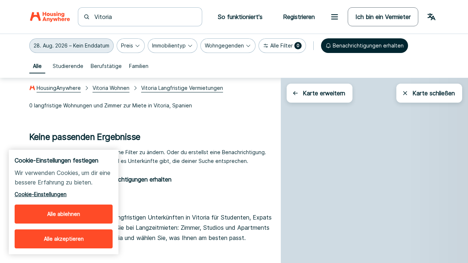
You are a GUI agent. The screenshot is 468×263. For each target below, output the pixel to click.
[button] (71, 45)
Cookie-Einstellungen (41, 194)
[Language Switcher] (431, 16)
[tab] (37, 66)
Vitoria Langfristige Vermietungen (182, 88)
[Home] (50, 17)
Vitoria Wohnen (111, 88)
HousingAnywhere (59, 88)
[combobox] (144, 17)
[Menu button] (334, 16)
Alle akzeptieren (64, 239)
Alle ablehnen (63, 214)
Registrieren (299, 16)
